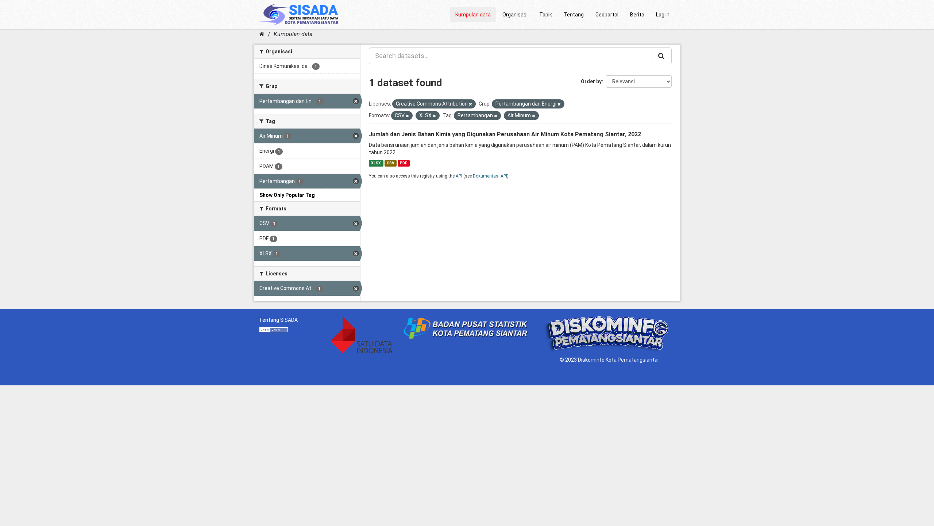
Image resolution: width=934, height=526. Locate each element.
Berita (637, 15)
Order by (591, 81)
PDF (403, 163)
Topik (545, 15)
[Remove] (470, 104)
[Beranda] (262, 34)
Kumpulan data (473, 15)
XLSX (376, 163)
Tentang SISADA (278, 320)
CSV (390, 163)
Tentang (574, 15)
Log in (662, 15)
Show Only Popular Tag (287, 195)
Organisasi (515, 15)
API (459, 176)
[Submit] (662, 55)
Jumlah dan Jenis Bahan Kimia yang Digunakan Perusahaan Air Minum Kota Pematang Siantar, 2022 (505, 134)
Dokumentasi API (490, 176)
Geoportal (606, 15)
